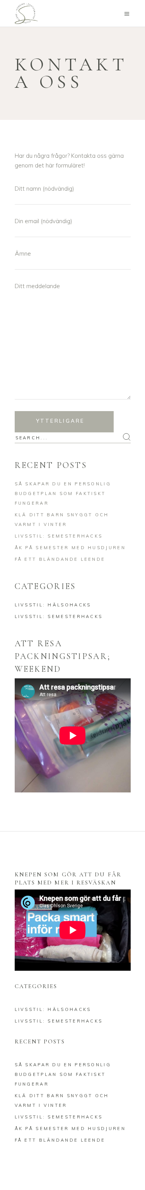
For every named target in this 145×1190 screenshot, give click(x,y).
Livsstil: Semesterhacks (59, 536)
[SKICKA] (64, 421)
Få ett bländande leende (60, 559)
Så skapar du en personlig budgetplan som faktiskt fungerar (63, 493)
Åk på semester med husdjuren (70, 547)
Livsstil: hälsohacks (53, 605)
